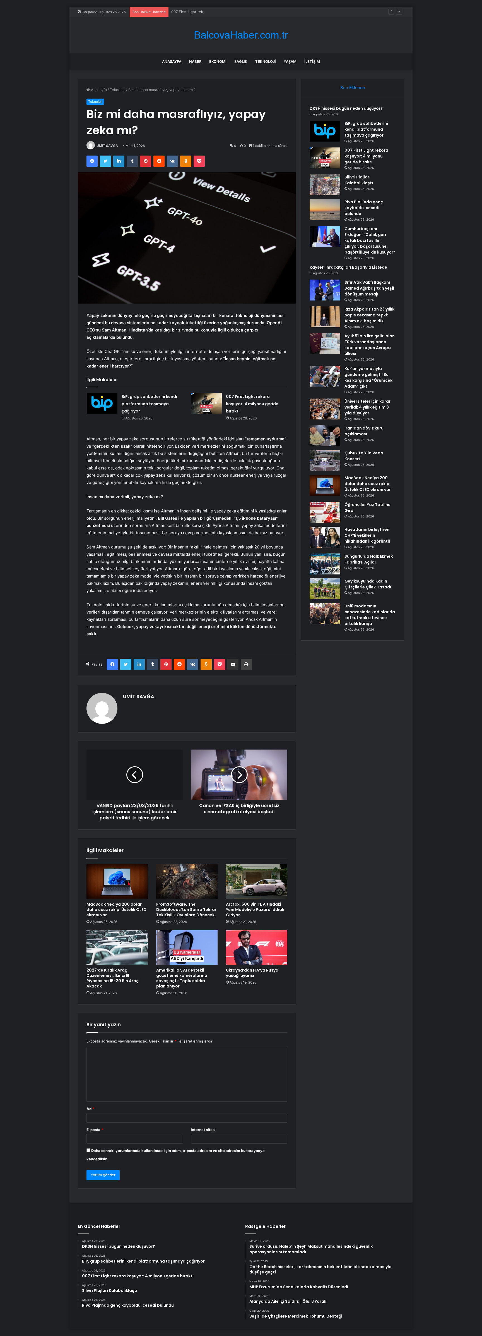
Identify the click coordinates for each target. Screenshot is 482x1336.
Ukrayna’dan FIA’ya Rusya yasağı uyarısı (252, 972)
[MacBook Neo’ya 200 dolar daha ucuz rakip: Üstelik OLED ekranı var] (117, 881)
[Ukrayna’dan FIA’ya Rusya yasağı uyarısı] (256, 947)
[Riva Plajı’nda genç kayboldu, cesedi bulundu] (325, 209)
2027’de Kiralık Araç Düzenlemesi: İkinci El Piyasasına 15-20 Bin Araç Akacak (112, 978)
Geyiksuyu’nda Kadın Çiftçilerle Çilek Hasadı (367, 584)
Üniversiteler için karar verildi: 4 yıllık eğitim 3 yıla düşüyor (367, 407)
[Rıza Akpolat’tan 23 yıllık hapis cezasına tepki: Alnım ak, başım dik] (325, 316)
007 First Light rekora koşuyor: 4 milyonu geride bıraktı (219, 11)
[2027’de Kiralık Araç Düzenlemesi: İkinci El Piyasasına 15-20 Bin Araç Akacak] (117, 947)
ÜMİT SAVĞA (107, 146)
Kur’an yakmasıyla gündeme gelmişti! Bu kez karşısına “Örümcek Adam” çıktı (368, 377)
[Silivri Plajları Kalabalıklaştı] (325, 184)
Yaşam (290, 61)
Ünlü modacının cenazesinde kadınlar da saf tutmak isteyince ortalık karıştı (369, 614)
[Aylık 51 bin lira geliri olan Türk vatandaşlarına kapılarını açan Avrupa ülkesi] (325, 343)
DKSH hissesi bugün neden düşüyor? (346, 108)
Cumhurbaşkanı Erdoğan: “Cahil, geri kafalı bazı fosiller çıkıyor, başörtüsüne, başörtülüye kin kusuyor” (369, 240)
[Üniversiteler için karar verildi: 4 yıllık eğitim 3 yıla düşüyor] (325, 409)
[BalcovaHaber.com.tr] (241, 35)
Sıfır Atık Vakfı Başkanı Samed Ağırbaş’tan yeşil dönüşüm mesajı (369, 288)
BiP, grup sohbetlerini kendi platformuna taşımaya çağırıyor (149, 404)
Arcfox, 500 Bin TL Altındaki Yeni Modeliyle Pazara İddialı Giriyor (255, 909)
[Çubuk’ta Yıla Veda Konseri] (325, 460)
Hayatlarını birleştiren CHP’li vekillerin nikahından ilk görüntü (367, 535)
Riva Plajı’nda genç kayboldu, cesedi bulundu (363, 207)
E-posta (94, 1129)
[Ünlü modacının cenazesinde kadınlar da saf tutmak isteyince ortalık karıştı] (325, 613)
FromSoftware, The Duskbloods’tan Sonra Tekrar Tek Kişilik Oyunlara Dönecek (186, 909)
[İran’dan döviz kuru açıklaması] (325, 435)
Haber (195, 61)
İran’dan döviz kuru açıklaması (364, 431)
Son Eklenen (352, 87)
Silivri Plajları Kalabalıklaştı (358, 180)
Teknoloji (265, 61)
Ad (90, 1108)
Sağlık (240, 61)
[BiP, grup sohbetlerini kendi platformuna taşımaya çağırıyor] (102, 403)
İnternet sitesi (203, 1129)
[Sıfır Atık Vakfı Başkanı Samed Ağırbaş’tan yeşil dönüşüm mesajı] (325, 290)
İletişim (312, 61)
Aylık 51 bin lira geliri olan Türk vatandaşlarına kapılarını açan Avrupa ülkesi (369, 344)
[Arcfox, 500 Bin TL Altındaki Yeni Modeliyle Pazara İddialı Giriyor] (256, 881)
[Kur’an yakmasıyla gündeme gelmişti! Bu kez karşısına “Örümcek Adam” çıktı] (325, 376)
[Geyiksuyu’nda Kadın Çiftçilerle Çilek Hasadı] (325, 588)
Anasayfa (171, 61)
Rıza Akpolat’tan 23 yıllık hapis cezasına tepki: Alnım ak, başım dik (369, 315)
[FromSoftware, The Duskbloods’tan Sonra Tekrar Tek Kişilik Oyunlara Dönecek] (187, 881)
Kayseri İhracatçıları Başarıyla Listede (348, 267)
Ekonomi (217, 61)
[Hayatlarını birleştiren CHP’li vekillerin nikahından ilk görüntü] (325, 537)
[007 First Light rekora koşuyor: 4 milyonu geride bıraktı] (206, 403)
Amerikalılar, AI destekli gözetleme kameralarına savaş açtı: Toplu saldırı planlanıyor (181, 978)
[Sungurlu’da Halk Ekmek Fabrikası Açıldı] (325, 564)
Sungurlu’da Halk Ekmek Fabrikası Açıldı (368, 559)
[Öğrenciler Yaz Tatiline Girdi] (325, 512)
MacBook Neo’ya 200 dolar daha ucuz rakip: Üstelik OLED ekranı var (116, 909)
